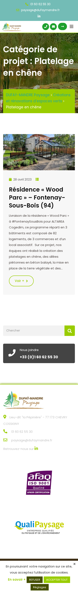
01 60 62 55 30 (40, 4)
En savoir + (17, 579)
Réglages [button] (39, 587)
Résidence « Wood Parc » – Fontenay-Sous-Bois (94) (37, 198)
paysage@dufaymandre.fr (40, 10)
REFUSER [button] (34, 580)
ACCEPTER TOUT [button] (57, 580)
